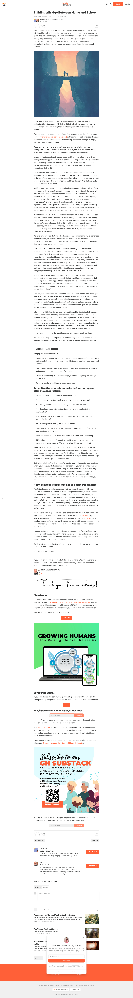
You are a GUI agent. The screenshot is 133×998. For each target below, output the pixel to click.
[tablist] (41, 887)
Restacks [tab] (45, 887)
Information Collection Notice (66, 966)
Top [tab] (36, 910)
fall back (85, 515)
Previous (40, 840)
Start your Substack (62, 989)
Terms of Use (75, 965)
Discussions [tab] (47, 910)
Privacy (76, 985)
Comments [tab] (38, 887)
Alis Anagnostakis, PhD (48, 572)
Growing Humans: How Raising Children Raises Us (69, 602)
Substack (57, 994)
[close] (83, 937)
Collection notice (89, 985)
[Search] (107, 4)
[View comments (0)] (40, 26)
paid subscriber (43, 727)
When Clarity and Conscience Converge (46, 931)
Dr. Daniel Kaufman (45, 19)
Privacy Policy (80, 966)
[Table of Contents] (2, 499)
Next (93, 840)
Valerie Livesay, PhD (75, 572)
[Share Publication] (111, 4)
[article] (66, 919)
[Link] (31, 349)
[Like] (35, 26)
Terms (81, 985)
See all (37, 958)
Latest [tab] (40, 910)
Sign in (127, 4)
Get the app (75, 989)
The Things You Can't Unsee (46, 929)
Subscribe (118, 4)
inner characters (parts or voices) (53, 137)
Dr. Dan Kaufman (59, 19)
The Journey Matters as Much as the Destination (54, 915)
